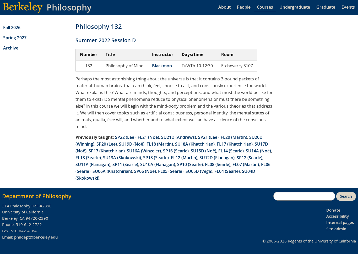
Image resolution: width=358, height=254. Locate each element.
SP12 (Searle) (249, 158)
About (224, 7)
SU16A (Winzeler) (144, 151)
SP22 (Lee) (125, 137)
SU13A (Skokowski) (122, 158)
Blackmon (162, 66)
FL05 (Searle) (170, 171)
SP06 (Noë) (145, 171)
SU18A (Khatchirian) (195, 144)
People (244, 7)
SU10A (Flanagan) (157, 164)
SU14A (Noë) (258, 151)
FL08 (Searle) (217, 164)
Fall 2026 (11, 27)
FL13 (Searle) (88, 158)
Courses (265, 7)
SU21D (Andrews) (178, 137)
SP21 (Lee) (208, 137)
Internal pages (340, 222)
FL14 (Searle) (231, 151)
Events (348, 7)
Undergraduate (294, 7)
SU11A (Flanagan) (92, 164)
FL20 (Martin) (234, 137)
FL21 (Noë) (148, 137)
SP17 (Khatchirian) (107, 151)
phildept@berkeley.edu (36, 237)
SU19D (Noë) (131, 144)
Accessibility (337, 216)
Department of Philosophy (36, 196)
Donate (333, 210)
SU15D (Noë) (203, 151)
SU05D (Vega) (199, 171)
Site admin (336, 228)
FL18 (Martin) (160, 144)
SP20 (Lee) (106, 144)
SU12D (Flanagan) (217, 158)
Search (346, 196)
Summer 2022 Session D (105, 40)
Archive (10, 48)
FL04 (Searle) (227, 171)
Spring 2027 (14, 38)
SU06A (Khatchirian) (112, 171)
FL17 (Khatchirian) (235, 144)
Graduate (325, 7)
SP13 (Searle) (156, 158)
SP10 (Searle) (190, 164)
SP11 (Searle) (125, 164)
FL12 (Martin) (184, 158)
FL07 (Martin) (245, 164)
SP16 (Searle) (176, 151)
